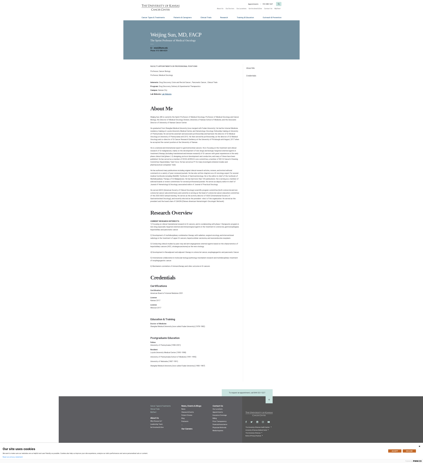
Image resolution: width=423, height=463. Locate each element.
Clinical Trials (206, 17)
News (183, 409)
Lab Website (167, 94)
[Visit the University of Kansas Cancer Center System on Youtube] (269, 422)
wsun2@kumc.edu (161, 48)
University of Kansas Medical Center (256, 430)
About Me (250, 68)
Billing (215, 418)
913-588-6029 (161, 51)
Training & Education (245, 17)
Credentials (251, 76)
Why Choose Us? (156, 421)
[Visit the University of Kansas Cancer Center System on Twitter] (251, 422)
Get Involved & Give (255, 8)
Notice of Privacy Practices (253, 436)
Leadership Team (156, 424)
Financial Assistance (220, 424)
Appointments (253, 4)
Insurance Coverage (220, 415)
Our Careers (186, 429)
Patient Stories (186, 415)
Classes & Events (187, 412)
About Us (220, 8)
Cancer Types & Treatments (153, 17)
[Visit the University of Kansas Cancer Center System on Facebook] (246, 422)
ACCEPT (395, 451)
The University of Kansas (253, 433)
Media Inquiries (218, 430)
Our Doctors (230, 8)
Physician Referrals (219, 427)
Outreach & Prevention (272, 17)
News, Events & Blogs (191, 406)
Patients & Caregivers (183, 17)
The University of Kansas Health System (257, 427)
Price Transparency (219, 421)
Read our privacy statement (13, 457)
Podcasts (184, 421)
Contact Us (268, 8)
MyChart (278, 8)
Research (224, 17)
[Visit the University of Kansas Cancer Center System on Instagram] (263, 422)
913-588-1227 (268, 4)
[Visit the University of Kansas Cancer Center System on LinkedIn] (257, 422)
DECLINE (409, 451)
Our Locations (242, 8)
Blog (183, 418)
